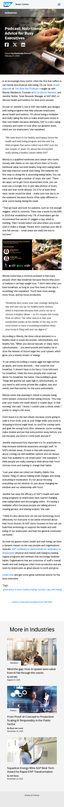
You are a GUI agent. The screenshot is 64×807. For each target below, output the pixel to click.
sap (48, 589)
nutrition (42, 589)
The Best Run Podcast (26, 88)
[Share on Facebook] (7, 45)
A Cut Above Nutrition (45, 92)
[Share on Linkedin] (23, 45)
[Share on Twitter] (15, 45)
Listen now (8, 575)
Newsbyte (14, 663)
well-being (56, 589)
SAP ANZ (13, 677)
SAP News (14, 776)
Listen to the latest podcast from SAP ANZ (32, 602)
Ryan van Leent (16, 728)
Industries (11, 13)
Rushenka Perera (22, 53)
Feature (8, 53)
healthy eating (30, 589)
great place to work (12, 589)
